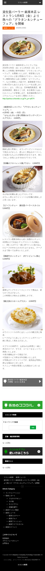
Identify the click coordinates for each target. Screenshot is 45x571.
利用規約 (5, 538)
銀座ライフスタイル (16, 524)
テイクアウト (13, 504)
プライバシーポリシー (10, 541)
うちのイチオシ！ (15, 498)
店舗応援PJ (13, 507)
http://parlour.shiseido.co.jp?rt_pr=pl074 (18, 99)
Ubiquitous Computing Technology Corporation (26, 554)
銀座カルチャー (14, 516)
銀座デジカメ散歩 (12, 510)
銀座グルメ (13, 518)
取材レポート (10, 496)
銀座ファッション (15, 521)
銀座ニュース (9, 28)
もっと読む (6, 443)
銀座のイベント (11, 527)
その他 (11, 501)
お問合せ (5, 543)
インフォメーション (13, 493)
